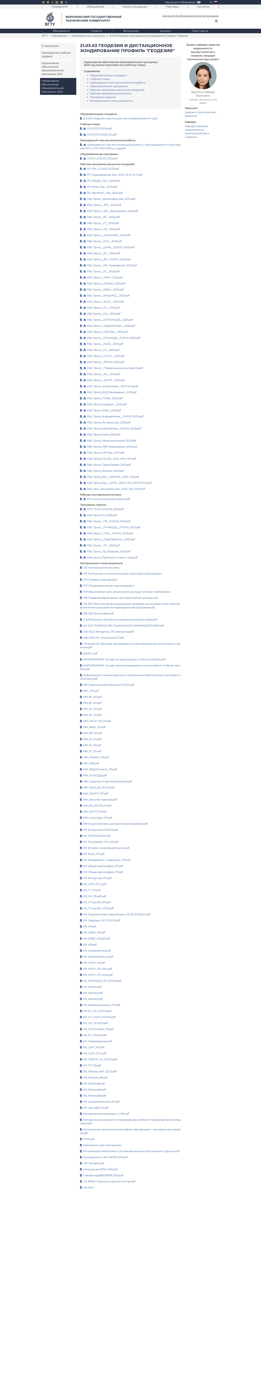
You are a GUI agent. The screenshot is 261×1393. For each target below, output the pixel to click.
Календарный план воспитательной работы (117, 82)
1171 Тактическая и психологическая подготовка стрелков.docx (122, 573)
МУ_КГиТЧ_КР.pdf (94, 962)
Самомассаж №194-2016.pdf (100, 1169)
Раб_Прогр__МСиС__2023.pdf (105, 301)
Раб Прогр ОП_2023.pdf (102, 515)
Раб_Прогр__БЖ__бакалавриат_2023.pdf (112, 211)
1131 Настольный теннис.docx (101, 567)
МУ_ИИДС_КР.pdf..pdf (96, 938)
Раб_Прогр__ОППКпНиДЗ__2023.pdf (110, 319)
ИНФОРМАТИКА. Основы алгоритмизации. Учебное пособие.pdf (124, 659)
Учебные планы (100, 79)
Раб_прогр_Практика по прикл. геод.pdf (112, 557)
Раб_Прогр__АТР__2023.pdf (104, 205)
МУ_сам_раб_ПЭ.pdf (95, 1107)
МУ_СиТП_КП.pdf (93, 1047)
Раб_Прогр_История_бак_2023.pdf (108, 422)
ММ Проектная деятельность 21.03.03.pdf (108, 684)
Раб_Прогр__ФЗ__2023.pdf (103, 374)
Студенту (96, 30)
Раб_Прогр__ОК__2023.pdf (103, 313)
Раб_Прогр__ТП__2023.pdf (103, 545)
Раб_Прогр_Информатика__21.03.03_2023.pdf (115, 416)
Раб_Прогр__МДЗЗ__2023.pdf (105, 289)
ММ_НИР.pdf (91, 763)
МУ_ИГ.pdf (89, 926)
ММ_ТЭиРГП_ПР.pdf (95, 793)
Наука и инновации (135, 6)
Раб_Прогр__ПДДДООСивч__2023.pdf (111, 325)
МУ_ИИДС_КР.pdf (94, 932)
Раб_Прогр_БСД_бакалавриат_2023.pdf (112, 392)
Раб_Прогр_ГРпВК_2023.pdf (104, 398)
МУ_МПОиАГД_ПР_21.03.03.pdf (102, 980)
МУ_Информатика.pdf (97, 950)
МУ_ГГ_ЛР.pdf (91, 890)
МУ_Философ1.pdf (94, 1089)
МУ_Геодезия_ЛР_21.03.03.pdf (101, 920)
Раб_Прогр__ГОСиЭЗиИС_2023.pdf (108, 235)
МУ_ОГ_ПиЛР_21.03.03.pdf (99, 1017)
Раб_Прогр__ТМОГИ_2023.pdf (105, 362)
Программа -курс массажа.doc (102, 1145)
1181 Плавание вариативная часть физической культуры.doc (120, 597)
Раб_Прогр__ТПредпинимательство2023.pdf (115, 368)
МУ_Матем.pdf (92, 987)
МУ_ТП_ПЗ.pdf (92, 1065)
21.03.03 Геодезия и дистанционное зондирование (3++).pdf (120, 118)
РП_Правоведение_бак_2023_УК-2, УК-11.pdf (114, 174)
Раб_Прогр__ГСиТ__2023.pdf (104, 241)
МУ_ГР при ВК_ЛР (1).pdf (98, 908)
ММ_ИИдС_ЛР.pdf (94, 727)
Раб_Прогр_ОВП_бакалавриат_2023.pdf (112, 446)
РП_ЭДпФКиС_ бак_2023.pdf (104, 193)
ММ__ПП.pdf (91, 690)
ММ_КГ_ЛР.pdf (92, 751)
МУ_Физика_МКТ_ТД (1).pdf (99, 1071)
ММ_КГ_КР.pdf (92, 745)
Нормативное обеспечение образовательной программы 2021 (53, 69)
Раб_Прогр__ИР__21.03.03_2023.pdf (108, 259)
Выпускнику (131, 30)
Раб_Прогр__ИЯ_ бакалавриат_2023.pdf (112, 265)
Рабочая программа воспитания (110, 93)
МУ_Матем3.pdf (93, 999)
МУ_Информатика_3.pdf (98, 956)
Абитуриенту (61, 30)
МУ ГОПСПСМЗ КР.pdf (96, 835)
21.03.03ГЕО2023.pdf (99, 128)
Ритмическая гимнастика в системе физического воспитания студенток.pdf (131, 1151)
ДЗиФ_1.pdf (90, 653)
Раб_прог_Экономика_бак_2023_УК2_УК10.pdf (116, 489)
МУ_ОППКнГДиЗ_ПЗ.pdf (98, 1029)
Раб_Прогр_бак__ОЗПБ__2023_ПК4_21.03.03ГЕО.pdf (119, 483)
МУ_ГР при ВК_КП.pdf (97, 902)
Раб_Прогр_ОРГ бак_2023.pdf (105, 452)
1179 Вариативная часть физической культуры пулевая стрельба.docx (127, 591)
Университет (60, 6)
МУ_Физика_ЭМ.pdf (95, 1077)
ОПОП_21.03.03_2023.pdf (102, 158)
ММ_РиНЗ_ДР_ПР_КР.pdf (98, 787)
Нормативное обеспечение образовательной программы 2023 (53, 86)
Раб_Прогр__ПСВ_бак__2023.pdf (107, 331)
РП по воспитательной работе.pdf (108, 499)
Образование (95, 6)
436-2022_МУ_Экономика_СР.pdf (103, 637)
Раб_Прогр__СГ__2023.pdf (103, 350)
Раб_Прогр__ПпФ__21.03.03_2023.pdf (110, 533)
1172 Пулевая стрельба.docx (100, 579)
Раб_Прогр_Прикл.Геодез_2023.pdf (109, 464)
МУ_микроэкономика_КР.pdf (101, 1101)
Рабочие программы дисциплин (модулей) (117, 90)
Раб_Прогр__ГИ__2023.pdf (103, 229)
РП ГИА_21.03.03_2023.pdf (103, 168)
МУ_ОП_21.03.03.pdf (95, 1023)
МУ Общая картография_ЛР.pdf (103, 872)
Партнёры (172, 6)
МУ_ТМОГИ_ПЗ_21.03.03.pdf (100, 1059)
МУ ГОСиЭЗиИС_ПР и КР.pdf (100, 842)
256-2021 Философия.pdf (98, 613)
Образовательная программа (108, 86)
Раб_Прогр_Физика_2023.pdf (105, 470)
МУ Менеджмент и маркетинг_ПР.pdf (106, 860)
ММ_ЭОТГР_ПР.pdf (94, 811)
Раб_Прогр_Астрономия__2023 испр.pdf (112, 386)
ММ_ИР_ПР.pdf (92, 733)
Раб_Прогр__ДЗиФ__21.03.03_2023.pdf (110, 247)
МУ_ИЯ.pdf (90, 944)
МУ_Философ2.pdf (94, 1095)
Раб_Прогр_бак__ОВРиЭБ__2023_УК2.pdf (113, 476)
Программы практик (103, 97)
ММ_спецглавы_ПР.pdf (97, 817)
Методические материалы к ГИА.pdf (106, 1113)
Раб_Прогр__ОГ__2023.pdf (103, 307)
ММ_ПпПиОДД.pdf (95, 775)
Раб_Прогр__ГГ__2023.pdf (103, 223)
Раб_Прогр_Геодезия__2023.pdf (107, 404)
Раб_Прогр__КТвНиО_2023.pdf (106, 283)
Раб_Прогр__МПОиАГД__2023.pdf (108, 295)
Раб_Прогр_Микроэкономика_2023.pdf (111, 440)
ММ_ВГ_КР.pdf (92, 703)
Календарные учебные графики (56, 54)
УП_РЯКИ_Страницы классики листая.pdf (109, 1181)
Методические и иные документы (111, 100)
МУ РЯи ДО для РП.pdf (97, 878)
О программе (50, 46)
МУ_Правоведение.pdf (97, 1041)
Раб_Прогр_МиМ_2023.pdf (103, 434)
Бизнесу (165, 30)
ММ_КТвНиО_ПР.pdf (96, 757)
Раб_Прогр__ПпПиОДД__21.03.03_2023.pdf (113, 338)
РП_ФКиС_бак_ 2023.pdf (102, 186)
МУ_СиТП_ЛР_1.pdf (94, 1053)
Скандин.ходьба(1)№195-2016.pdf (103, 1175)
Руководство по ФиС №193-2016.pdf (105, 1157)
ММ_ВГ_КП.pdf (92, 697)
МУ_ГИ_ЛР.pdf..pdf (94, 896)
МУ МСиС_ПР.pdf (93, 854)
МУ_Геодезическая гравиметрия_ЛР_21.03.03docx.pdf (116, 914)
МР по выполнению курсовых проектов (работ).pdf (115, 823)
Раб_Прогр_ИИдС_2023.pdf (104, 410)
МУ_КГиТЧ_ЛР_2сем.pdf (98, 974)
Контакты (203, 6)
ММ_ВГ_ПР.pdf (92, 715)
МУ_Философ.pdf (94, 1083)
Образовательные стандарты (108, 75)
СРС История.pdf (93, 1163)
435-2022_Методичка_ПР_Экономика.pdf (108, 631)
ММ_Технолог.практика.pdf (100, 799)
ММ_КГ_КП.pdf (92, 739)
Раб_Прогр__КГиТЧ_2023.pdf (104, 277)
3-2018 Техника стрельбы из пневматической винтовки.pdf (120, 619)
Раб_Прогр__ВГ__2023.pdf (103, 217)
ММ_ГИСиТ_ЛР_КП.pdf (97, 721)
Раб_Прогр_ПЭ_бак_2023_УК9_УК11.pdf (111, 458)
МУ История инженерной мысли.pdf (106, 848)
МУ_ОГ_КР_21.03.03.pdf (97, 1011)
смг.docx (88, 1187)
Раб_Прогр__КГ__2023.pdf (103, 271)
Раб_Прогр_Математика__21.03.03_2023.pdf (114, 428)
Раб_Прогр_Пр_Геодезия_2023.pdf (108, 551)
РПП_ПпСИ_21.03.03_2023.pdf (105, 509)
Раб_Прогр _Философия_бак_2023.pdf (111, 199)
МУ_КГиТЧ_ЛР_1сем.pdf (97, 968)
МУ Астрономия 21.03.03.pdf (100, 829)
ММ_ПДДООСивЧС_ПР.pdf (100, 769)
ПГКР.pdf (88, 1139)
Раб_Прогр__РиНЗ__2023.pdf (105, 344)
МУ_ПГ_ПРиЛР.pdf (94, 1035)
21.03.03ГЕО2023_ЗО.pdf (102, 134)
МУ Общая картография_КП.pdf (103, 866)
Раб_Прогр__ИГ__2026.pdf (103, 253)
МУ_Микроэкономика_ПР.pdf (101, 1005)
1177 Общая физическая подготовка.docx (108, 585)
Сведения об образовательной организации (190, 15)
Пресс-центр (200, 30)
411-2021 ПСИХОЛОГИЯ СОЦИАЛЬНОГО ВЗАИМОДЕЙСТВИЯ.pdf (123, 625)
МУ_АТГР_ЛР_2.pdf (94, 884)
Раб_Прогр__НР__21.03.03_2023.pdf (108, 521)
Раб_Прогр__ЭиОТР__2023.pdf (106, 380)
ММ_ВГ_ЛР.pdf (92, 709)
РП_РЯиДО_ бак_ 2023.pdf (103, 180)
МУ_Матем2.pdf (93, 993)
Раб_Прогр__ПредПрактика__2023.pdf (111, 539)
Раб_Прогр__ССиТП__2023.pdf (105, 356)
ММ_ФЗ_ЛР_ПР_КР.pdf (97, 805)
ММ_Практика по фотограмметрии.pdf (107, 781)
